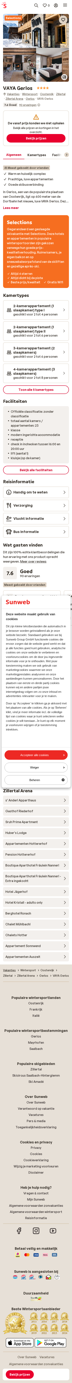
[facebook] (19, 1233)
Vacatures (36, 1115)
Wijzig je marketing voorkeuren (36, 1166)
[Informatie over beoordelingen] (38, 105)
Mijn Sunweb (36, 1199)
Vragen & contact (36, 1193)
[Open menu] (65, 5)
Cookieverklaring (36, 1160)
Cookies (36, 1154)
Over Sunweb (36, 1102)
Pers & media (36, 1121)
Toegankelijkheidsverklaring (36, 1127)
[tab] (13, 155)
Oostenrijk (36, 1003)
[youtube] (53, 1233)
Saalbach (36, 1049)
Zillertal (36, 1069)
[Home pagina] (4, 5)
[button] (36, 31)
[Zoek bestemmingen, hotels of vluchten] (36, 5)
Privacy (36, 1148)
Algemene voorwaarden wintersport (36, 1212)
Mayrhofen (36, 1042)
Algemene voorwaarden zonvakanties (36, 1206)
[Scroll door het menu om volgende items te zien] (66, 154)
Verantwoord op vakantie (36, 1109)
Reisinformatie (36, 1218)
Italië (36, 1016)
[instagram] (36, 1233)
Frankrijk (36, 1009)
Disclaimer (36, 1172)
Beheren (34, 779)
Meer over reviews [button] (33, 561)
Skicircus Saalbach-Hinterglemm (36, 1075)
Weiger (34, 767)
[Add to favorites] (63, 19)
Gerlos (36, 1036)
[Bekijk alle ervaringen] (21, 105)
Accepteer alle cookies (34, 755)
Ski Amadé (36, 1082)
